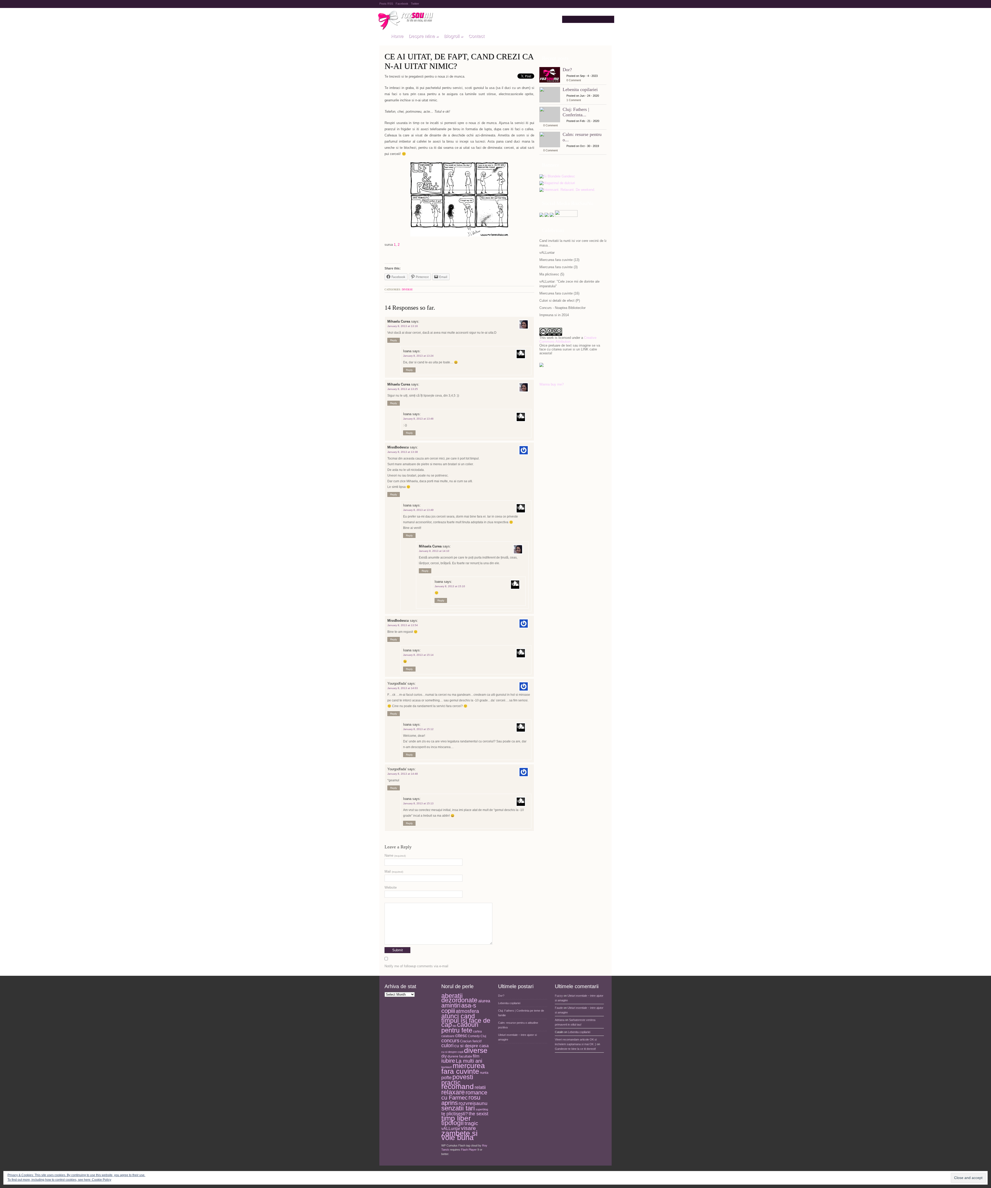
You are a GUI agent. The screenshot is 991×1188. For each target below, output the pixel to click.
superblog (482, 1109)
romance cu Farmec (464, 1095)
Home (397, 36)
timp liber (456, 1118)
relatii (480, 1087)
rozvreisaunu (473, 1103)
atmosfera (467, 1011)
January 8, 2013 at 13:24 (418, 355)
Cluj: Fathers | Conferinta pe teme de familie (521, 1013)
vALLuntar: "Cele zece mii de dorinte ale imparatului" (569, 284)
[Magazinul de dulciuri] (557, 183)
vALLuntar (547, 253)
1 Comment (573, 100)
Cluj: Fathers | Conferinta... (576, 112)
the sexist (478, 1113)
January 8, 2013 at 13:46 (418, 418)
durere (452, 1056)
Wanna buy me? (551, 384)
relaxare (453, 1092)
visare (468, 1128)
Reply (393, 340)
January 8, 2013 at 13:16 (402, 326)
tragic (471, 1123)
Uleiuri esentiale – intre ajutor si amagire (517, 1037)
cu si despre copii (452, 1051)
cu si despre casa (471, 1045)
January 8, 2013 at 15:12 (418, 729)
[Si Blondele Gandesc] (557, 176)
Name (395, 855)
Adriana (559, 1019)
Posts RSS (386, 3)
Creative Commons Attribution (567, 339)
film (476, 1056)
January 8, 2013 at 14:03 (402, 688)
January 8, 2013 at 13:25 (402, 389)
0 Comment (573, 80)
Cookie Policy (101, 1180)
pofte (446, 1077)
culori (447, 1045)
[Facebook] (547, 216)
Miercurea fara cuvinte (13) (559, 260)
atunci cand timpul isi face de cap (465, 1020)
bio (454, 1025)
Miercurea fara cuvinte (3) (558, 267)
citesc (461, 1035)
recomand (457, 1087)
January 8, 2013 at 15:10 (450, 586)
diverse (407, 289)
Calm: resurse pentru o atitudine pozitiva (518, 1025)
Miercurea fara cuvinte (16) (559, 293)
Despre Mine (424, 36)
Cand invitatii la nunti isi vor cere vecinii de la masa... (573, 243)
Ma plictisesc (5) (551, 274)
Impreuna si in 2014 (554, 315)
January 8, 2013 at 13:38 (402, 451)
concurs (450, 1040)
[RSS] (552, 216)
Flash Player (469, 1149)
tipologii (452, 1122)
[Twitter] (541, 216)
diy (444, 1056)
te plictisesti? (454, 1113)
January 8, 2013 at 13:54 (402, 625)
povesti (462, 1076)
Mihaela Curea (398, 321)
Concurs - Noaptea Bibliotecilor (562, 308)
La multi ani (469, 1061)
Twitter (415, 3)
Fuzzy (559, 995)
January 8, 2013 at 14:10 (434, 551)
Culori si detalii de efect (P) (559, 300)
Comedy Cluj (477, 1036)
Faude (559, 1007)
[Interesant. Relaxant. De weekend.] (567, 190)
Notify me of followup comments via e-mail (416, 966)
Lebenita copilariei (580, 89)
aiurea (484, 1000)
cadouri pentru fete (459, 1027)
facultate (465, 1056)
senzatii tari (458, 1108)
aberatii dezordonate (459, 998)
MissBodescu (398, 447)
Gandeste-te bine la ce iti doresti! (575, 1048)
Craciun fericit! (471, 1041)
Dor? (567, 69)
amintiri (450, 1005)
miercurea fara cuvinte (463, 1068)
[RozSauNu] (382, 36)
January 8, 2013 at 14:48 (402, 773)
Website (391, 887)
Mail (394, 871)
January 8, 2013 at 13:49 (418, 510)
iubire (448, 1061)
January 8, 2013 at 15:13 (418, 803)
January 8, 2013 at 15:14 (418, 654)
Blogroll (453, 36)
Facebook (402, 3)
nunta (484, 1073)
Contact (476, 36)
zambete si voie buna (459, 1135)
